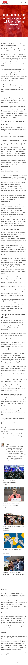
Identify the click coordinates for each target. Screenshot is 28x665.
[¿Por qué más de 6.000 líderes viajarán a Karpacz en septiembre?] (14, 478)
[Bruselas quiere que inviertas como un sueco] (14, 546)
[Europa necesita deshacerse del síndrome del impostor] (14, 523)
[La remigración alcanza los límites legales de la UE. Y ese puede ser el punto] (14, 569)
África (5, 427)
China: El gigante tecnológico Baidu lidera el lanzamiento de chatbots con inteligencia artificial (13, 436)
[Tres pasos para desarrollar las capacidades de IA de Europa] (14, 501)
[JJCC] (5, 3)
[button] (22, 3)
